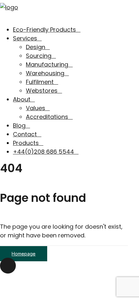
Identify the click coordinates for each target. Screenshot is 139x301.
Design (35, 47)
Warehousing (45, 73)
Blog (19, 125)
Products (26, 143)
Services (25, 38)
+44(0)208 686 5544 (43, 152)
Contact (25, 134)
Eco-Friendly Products (44, 30)
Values (35, 108)
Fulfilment (40, 82)
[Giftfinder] (69, 9)
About (21, 99)
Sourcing (38, 56)
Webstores (42, 91)
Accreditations (47, 117)
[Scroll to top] (8, 265)
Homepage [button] (24, 253)
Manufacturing (47, 64)
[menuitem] (76, 29)
